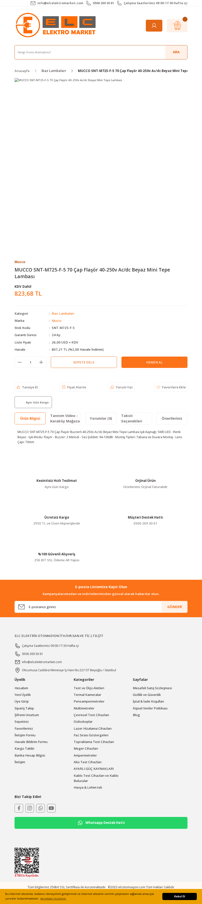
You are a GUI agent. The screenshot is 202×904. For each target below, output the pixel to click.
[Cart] (177, 25)
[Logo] (57, 25)
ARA (176, 52)
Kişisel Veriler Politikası (150, 708)
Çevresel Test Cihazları (91, 715)
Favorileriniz (24, 728)
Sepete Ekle (83, 362)
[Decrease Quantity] (20, 362)
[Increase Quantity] (41, 362)
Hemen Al (154, 362)
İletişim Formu (25, 735)
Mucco (57, 320)
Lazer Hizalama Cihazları (93, 728)
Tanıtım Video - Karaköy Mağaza (65, 418)
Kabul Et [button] (179, 896)
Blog (136, 715)
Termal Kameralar (87, 694)
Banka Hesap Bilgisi (30, 755)
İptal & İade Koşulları (148, 701)
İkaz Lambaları (63, 313)
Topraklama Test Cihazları (94, 742)
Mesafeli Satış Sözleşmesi (152, 688)
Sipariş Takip (24, 708)
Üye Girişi (22, 701)
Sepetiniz (22, 721)
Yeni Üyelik (23, 694)
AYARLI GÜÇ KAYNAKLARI (94, 768)
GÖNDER (174, 606)
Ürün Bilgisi (30, 418)
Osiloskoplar (83, 721)
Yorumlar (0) (101, 418)
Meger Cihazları (86, 748)
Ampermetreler (85, 755)
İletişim (20, 762)
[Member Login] (154, 26)
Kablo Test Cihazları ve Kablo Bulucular (96, 778)
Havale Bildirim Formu (31, 742)
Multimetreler (84, 708)
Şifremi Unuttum (27, 715)
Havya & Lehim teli (88, 787)
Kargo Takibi (24, 748)
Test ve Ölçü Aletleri (89, 688)
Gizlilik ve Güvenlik (147, 694)
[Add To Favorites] (171, 387)
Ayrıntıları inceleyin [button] (53, 898)
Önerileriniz (172, 418)
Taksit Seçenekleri (131, 418)
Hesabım (21, 688)
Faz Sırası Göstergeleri (91, 735)
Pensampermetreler (89, 701)
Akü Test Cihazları (87, 762)
